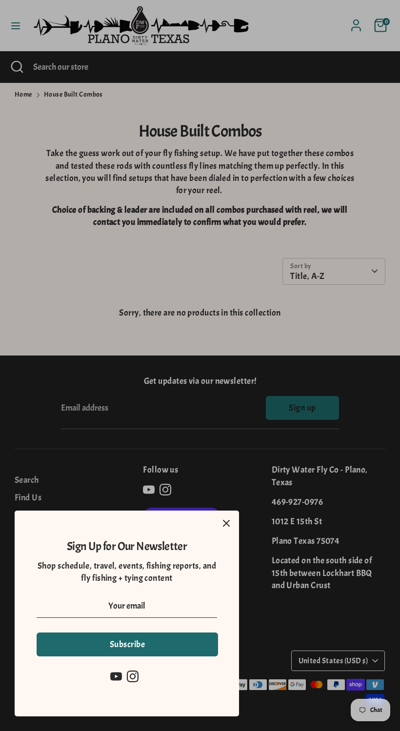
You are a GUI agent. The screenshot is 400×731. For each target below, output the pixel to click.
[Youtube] (116, 676)
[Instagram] (133, 676)
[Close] (226, 523)
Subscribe (127, 644)
